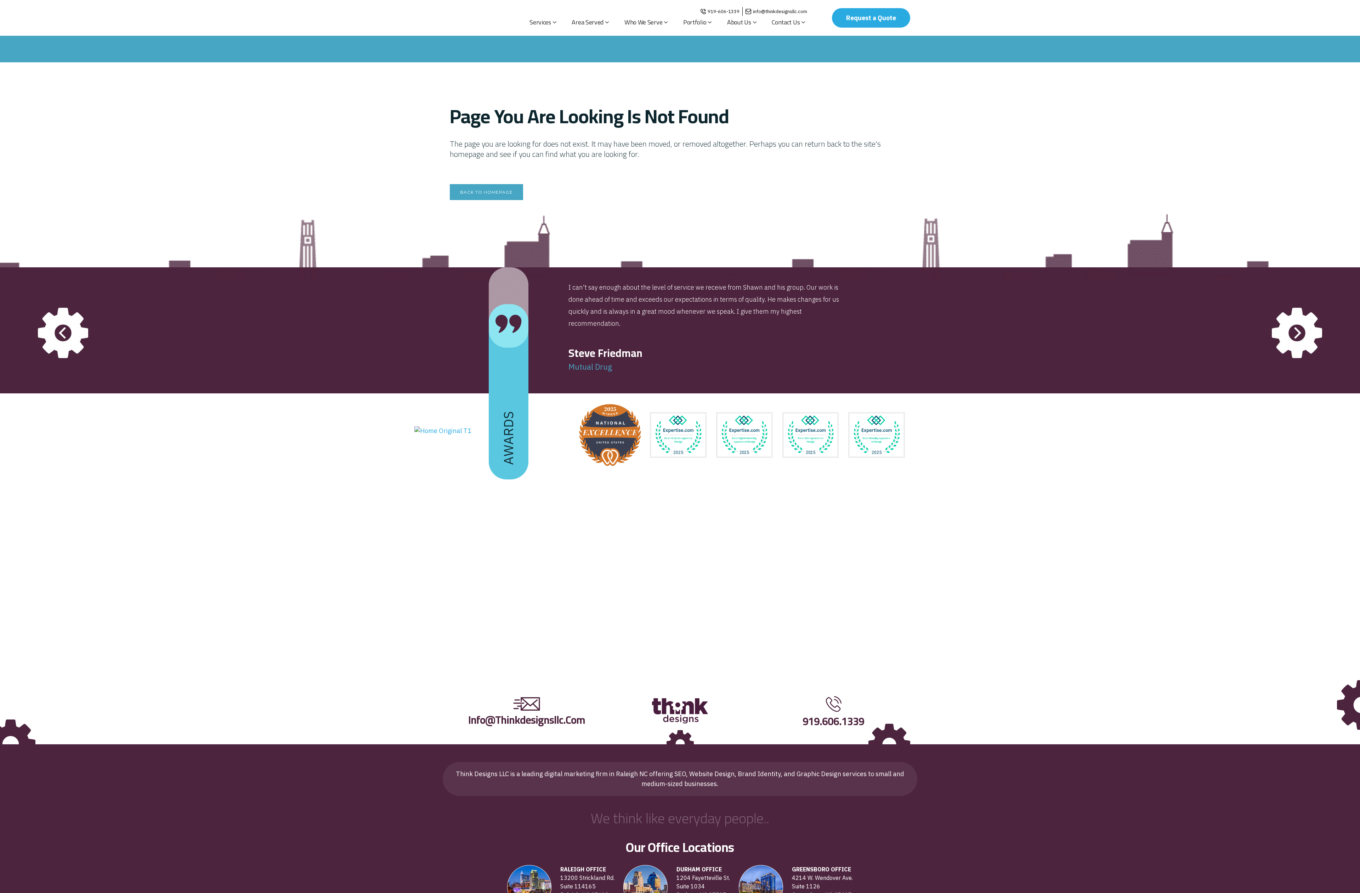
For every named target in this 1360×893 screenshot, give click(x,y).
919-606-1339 (724, 11)
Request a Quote (871, 18)
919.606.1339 (833, 721)
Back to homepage (486, 192)
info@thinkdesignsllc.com (780, 11)
